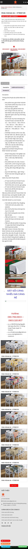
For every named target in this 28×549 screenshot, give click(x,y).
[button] (14, 485)
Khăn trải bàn (8, 7)
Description (6, 87)
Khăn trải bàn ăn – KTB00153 (10, 391)
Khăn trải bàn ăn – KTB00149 (10, 462)
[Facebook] (24, 2)
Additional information (17, 87)
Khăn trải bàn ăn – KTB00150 (10, 445)
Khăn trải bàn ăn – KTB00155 (10, 356)
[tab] (6, 87)
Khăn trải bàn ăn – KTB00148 (10, 480)
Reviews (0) (6, 90)
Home (2, 7)
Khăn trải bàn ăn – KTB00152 (10, 409)
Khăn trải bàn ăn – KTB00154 (10, 374)
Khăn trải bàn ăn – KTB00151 (10, 427)
